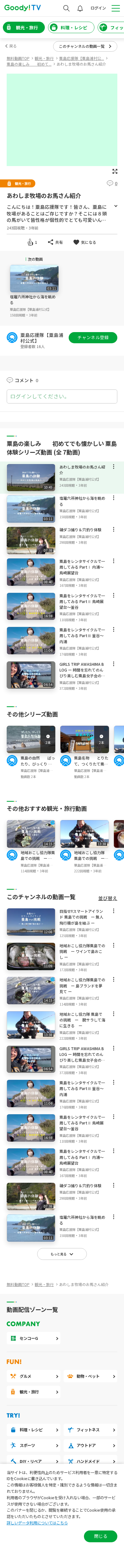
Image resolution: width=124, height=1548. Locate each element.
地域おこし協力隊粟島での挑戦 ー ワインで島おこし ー (82, 951)
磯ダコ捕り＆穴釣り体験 (80, 529)
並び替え (107, 898)
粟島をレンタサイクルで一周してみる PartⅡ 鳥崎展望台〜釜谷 (82, 601)
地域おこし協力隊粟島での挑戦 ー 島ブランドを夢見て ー (38, 861)
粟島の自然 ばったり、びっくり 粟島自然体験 (38, 763)
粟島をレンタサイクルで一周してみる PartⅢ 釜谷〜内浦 (82, 635)
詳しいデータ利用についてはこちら (37, 1523)
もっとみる (115, 206)
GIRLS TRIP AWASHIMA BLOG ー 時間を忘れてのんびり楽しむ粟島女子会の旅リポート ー (82, 672)
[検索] (66, 8)
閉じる (100, 1536)
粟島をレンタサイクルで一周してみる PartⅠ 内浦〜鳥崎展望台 (82, 566)
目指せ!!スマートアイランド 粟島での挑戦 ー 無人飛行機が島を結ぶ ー (81, 916)
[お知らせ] (80, 8)
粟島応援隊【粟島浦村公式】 (30, 309)
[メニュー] (113, 468)
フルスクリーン (115, 171)
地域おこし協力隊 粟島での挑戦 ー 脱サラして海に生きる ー (91, 861)
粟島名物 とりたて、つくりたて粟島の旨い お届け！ (91, 763)
